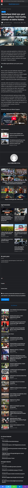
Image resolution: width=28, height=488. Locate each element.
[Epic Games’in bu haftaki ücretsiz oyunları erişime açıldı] (21, 227)
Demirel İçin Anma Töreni (7, 334)
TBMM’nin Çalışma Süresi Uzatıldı (18, 387)
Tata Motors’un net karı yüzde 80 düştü (7, 240)
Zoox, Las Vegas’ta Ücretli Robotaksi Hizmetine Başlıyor (19, 248)
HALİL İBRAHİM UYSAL (7, 22)
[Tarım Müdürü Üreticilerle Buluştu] (5, 311)
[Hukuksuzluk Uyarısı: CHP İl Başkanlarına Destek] (5, 317)
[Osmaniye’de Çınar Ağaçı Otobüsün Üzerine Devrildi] (5, 339)
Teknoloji (9, 8)
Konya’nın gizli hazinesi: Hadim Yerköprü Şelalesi (17, 364)
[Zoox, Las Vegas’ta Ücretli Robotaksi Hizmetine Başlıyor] (21, 242)
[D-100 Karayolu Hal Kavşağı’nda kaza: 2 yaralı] (5, 371)
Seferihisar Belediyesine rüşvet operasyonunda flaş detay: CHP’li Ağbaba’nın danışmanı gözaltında (18, 358)
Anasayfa (4, 8)
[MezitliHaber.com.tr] (14, 4)
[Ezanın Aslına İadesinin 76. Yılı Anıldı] (5, 426)
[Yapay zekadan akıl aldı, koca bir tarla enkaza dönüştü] (7, 227)
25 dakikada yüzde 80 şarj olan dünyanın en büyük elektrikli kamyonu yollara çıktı (17, 141)
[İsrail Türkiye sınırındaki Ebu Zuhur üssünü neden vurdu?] (5, 395)
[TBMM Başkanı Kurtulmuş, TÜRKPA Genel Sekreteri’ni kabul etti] (5, 413)
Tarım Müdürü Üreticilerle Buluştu (18, 309)
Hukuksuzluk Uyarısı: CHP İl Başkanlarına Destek (16, 316)
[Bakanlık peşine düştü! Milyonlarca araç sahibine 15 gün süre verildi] (5, 420)
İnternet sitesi (4, 288)
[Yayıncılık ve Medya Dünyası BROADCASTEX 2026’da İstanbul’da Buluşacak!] (7, 211)
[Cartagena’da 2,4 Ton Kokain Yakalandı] (5, 383)
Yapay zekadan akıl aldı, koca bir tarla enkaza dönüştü (7, 234)
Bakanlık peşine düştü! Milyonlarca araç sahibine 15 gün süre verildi (18, 420)
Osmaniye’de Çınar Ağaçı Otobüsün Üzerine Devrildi (16, 338)
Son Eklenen (14, 305)
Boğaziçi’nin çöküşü (15, 400)
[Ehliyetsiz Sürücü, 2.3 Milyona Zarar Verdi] (5, 351)
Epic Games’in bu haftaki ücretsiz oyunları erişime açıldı (21, 234)
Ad (2, 278)
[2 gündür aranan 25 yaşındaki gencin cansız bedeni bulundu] (5, 329)
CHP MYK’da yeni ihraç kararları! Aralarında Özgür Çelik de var (18, 322)
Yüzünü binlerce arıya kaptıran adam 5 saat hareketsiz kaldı (17, 344)
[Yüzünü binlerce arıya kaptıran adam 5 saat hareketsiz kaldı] (5, 345)
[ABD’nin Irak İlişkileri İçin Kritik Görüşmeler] (5, 407)
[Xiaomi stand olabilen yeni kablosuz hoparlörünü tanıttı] (5, 135)
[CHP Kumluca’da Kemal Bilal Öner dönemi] (5, 377)
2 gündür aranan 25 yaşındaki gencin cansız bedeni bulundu (17, 328)
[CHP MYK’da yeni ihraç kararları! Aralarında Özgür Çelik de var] (5, 323)
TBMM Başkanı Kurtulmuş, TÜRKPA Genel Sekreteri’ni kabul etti (18, 413)
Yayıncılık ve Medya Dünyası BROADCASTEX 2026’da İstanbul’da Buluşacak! (7, 218)
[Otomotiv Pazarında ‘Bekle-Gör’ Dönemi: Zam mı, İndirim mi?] (21, 211)
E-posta (3, 283)
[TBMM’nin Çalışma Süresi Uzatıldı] (5, 389)
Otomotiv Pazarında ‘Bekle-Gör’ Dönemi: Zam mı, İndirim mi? (20, 218)
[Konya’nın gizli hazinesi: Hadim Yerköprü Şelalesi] (5, 365)
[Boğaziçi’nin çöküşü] (5, 401)
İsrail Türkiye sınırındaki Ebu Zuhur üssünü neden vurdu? (18, 394)
